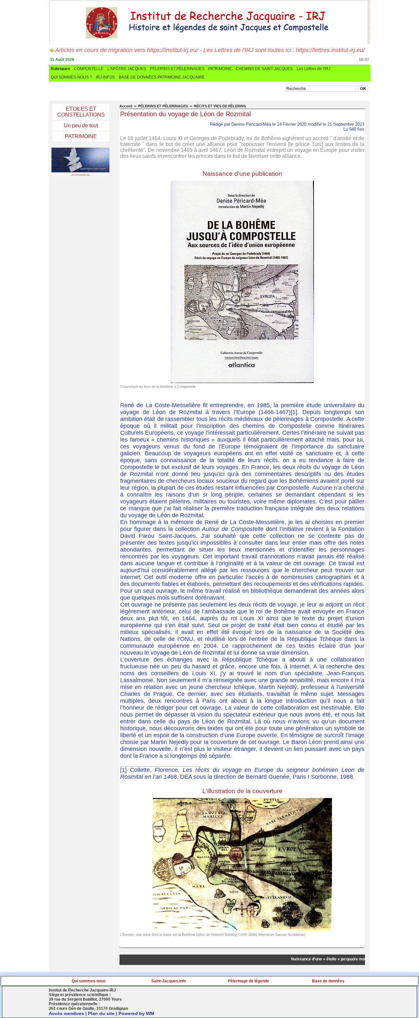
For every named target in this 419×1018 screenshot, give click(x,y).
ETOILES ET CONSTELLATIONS (81, 112)
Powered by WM (136, 1013)
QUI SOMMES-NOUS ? (71, 77)
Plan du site (101, 1013)
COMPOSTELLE (88, 68)
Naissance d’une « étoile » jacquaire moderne (325, 959)
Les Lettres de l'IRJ (313, 68)
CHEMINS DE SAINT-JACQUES (264, 68)
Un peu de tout (81, 125)
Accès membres (66, 1013)
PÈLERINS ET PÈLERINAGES (177, 68)
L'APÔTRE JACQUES (126, 68)
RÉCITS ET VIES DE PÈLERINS (220, 106)
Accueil (125, 106)
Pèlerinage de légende (248, 981)
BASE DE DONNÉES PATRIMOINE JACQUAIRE (162, 77)
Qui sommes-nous (89, 981)
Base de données (328, 981)
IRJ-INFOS (105, 77)
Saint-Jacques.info (168, 981)
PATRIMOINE (220, 68)
